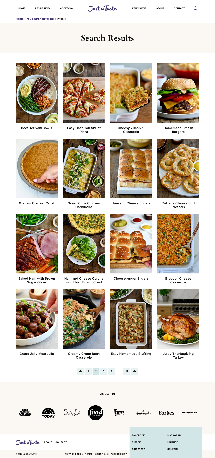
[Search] (195, 8)
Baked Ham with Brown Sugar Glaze (36, 280)
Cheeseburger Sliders (131, 278)
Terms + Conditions (97, 454)
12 (127, 372)
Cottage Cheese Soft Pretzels (178, 205)
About (160, 8)
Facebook (135, 435)
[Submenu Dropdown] (52, 8)
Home (21, 8)
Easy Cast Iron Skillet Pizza (84, 130)
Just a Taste (28, 442)
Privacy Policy (74, 454)
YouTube (170, 442)
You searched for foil (40, 18)
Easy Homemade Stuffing (131, 354)
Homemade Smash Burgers (178, 130)
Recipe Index (42, 8)
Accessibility (119, 454)
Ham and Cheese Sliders (131, 203)
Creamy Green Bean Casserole (84, 355)
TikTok (135, 442)
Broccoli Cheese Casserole (178, 280)
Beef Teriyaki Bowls (36, 128)
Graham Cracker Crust (36, 203)
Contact (179, 8)
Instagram (170, 435)
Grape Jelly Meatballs (37, 354)
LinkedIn (170, 449)
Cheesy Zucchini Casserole (131, 130)
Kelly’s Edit (139, 8)
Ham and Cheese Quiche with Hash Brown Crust (84, 280)
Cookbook (66, 8)
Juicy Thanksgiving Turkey (178, 355)
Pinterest (135, 449)
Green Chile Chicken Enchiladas (84, 205)
